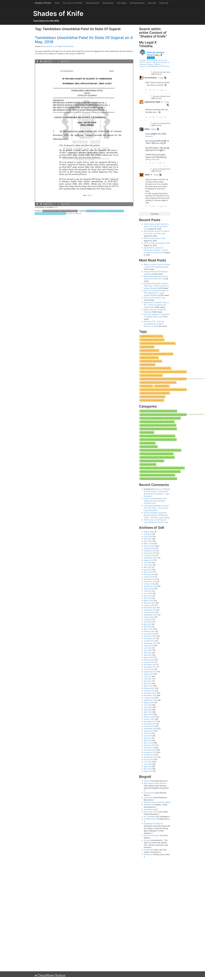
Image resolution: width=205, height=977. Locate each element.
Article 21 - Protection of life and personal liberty (155, 368)
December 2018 (150, 750)
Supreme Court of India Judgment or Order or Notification (158, 410)
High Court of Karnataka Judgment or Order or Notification (158, 428)
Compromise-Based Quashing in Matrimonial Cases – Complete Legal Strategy (157, 515)
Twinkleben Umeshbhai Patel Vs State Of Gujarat (50, 213)
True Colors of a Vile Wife (72, 3)
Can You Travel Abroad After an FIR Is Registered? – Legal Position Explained (156, 293)
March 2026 (148, 544)
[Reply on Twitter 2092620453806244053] (147, 162)
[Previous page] (37, 61)
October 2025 (149, 555)
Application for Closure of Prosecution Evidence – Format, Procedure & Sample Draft (156, 250)
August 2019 (149, 731)
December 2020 (150, 693)
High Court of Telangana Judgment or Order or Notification (158, 478)
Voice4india (148, 850)
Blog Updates (108, 3)
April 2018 (148, 769)
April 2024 (148, 598)
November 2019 (150, 724)
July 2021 (147, 676)
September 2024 (150, 586)
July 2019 (147, 733)
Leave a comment (74, 213)
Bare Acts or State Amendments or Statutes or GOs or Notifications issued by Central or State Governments (172, 414)
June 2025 (148, 565)
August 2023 (149, 617)
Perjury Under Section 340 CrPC (151, 375)
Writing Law (148, 854)
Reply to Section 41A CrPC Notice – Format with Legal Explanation (156, 508)
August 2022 (149, 646)
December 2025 (150, 551)
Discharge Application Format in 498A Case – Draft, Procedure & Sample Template (156, 285)
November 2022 (150, 638)
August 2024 (149, 589)
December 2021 (150, 665)
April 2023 (148, 627)
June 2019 (148, 736)
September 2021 (150, 672)
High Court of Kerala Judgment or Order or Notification (157, 457)
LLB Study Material (147, 442)
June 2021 (148, 679)
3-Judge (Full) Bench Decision (151, 361)
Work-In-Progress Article (149, 357)
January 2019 (149, 748)
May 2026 (148, 539)
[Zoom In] (58, 61)
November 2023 (150, 610)
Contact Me (163, 3)
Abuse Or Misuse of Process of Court (152, 396)
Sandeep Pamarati (147, 364)
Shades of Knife (43, 3)
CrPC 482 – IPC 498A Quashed (95, 211)
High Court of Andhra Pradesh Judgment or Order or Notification (160, 418)
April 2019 (148, 740)
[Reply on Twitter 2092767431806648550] (147, 206)
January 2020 (149, 719)
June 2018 (148, 764)
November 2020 (150, 695)
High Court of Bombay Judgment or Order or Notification (158, 425)
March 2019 (148, 743)
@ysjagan (149, 136)
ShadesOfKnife (67, 46)
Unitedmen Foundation (152, 824)
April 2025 (148, 570)
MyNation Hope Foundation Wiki (156, 802)
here (55, 207)
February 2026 (149, 546)
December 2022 (150, 636)
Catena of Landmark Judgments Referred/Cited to (156, 353)
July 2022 (147, 648)
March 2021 (148, 686)
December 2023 (150, 608)
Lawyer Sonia (149, 498)
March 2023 (148, 629)
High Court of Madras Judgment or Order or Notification (157, 435)
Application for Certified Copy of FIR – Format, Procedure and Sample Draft (156, 304)
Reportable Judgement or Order (151, 336)
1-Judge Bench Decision (149, 350)
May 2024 (148, 596)
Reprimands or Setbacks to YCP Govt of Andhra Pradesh (158, 382)
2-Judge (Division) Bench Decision (152, 339)
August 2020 (149, 702)
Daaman (147, 781)
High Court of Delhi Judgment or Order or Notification (157, 421)
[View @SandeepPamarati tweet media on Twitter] (165, 85)
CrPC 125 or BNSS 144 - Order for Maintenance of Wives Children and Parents (164, 389)
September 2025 (150, 558)
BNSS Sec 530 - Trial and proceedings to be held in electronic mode (154, 323)
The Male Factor (150, 819)
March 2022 (148, 657)
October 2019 (149, 726)
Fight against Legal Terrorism (155, 783)
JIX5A (147, 175)
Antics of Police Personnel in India (157, 243)
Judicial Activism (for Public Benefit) (152, 460)
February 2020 (149, 717)
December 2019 (150, 721)
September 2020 (150, 700)
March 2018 (148, 771)
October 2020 (149, 698)
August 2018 (149, 759)
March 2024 (148, 600)
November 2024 (150, 581)
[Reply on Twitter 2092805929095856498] (147, 90)
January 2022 (149, 662)
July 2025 (147, 563)
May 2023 (148, 624)
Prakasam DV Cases (148, 464)
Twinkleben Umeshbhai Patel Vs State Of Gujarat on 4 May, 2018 (84, 39)
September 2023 (150, 615)
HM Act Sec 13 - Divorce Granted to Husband (155, 393)
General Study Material (148, 446)
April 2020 (148, 712)
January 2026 (149, 548)
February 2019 (149, 745)
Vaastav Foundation (151, 835)
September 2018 (150, 757)
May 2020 (148, 710)
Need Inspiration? (92, 3)
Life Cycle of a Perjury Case (154, 298)
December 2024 (150, 579)
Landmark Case (147, 346)
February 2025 (149, 574)
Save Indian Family (151, 812)
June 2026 (148, 536)
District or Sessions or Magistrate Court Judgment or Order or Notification (162, 467)
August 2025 (149, 560)
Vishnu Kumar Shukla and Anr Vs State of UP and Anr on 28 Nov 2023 (156, 226)
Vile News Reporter (137, 3)
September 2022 (150, 643)
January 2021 (149, 691)
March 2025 (148, 572)
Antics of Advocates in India (154, 238)
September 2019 (150, 729)
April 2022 (148, 655)
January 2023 (149, 634)
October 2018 (149, 755)
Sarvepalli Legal (150, 809)
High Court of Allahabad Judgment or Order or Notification (158, 439)
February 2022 (149, 660)
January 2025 (149, 577)
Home (57, 3)
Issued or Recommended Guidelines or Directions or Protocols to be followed (163, 371)
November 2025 (150, 553)
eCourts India (149, 513)
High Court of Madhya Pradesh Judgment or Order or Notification (160, 471)
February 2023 (149, 631)
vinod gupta (148, 506)
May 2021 (147, 681)
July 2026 (147, 534)
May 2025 (148, 567)
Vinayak (147, 840)
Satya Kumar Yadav (152, 102)
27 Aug (160, 78)
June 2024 (148, 593)
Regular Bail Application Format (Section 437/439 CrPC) (155, 500)
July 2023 (147, 619)
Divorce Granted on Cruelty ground (152, 400)
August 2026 (149, 532)
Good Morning (149, 793)
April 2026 (148, 541)
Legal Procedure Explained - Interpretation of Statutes (157, 343)
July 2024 (147, 591)
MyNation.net (149, 805)
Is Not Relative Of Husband (115, 211)
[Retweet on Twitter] (151, 72)
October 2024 (149, 584)
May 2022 (147, 653)
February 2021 (149, 688)
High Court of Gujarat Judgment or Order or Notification (60, 211)
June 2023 (148, 622)
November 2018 (150, 752)
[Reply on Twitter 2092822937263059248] (147, 117)
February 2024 (149, 603)
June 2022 (148, 650)
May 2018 (147, 767)
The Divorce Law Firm (152, 520)
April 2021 (147, 683)
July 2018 (147, 762)
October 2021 (149, 669)
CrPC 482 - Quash (162, 385)
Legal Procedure (147, 432)
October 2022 (149, 641)
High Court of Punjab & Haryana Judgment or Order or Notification (160, 450)
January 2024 (149, 605)
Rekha (147, 129)
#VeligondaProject (152, 159)
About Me (152, 3)
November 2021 (150, 667)
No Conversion (151, 78)
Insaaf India (148, 797)
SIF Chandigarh (150, 816)
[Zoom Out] (54, 61)
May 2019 (147, 738)
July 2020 (147, 705)
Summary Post (146, 385)
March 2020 (148, 714)
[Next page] (41, 61)
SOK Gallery (121, 3)
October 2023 (149, 612)
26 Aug (153, 129)
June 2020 (148, 707)
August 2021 (149, 674)
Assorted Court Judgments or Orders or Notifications (156, 453)
